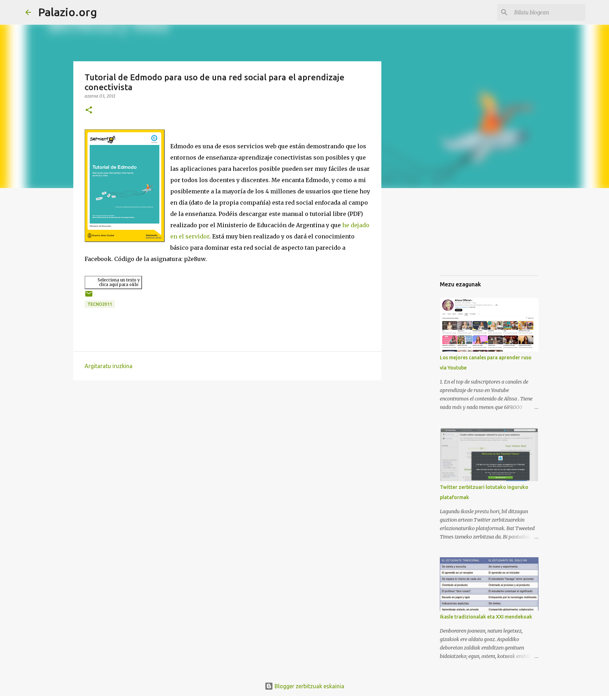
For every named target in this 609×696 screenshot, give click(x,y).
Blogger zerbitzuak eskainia (308, 686)
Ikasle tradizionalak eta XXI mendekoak (486, 617)
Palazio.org (67, 12)
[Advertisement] (475, 234)
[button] (89, 110)
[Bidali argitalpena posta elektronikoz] (89, 296)
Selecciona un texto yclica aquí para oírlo (119, 282)
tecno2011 (99, 304)
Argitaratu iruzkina (109, 366)
